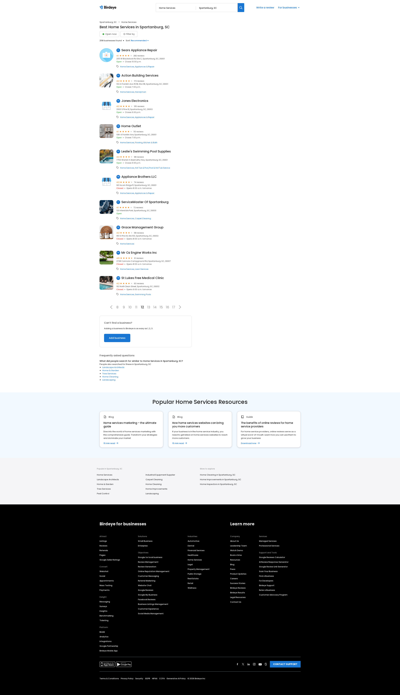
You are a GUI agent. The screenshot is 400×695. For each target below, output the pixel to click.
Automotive (193, 541)
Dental (191, 545)
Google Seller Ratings (110, 559)
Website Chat (145, 585)
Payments (105, 590)
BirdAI (102, 632)
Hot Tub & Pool (141, 168)
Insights (103, 611)
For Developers (266, 580)
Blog (232, 564)
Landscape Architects (113, 367)
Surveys (103, 606)
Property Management (199, 569)
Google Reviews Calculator (272, 557)
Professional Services (269, 545)
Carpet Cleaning (143, 218)
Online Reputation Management (153, 571)
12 (142, 307)
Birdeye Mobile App (109, 650)
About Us (234, 541)
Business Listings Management (153, 604)
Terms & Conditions (109, 678)
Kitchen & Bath (150, 142)
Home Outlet (131, 126)
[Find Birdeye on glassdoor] (266, 664)
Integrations (106, 641)
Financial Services (196, 550)
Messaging (105, 601)
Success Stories (237, 583)
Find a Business (266, 576)
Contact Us (235, 602)
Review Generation (147, 566)
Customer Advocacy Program (273, 594)
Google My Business (147, 594)
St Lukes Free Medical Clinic (142, 278)
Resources (235, 559)
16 (167, 307)
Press (232, 569)
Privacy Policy (127, 678)
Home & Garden (110, 370)
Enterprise (143, 545)
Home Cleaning (110, 376)
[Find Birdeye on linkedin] (248, 664)
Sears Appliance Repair (139, 50)
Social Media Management (151, 613)
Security (139, 678)
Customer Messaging (148, 576)
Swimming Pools (143, 294)
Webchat (104, 571)
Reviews (103, 545)
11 (136, 307)
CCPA (162, 678)
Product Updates (238, 574)
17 (173, 307)
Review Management (148, 562)
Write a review (265, 7)
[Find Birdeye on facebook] (237, 664)
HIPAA (154, 678)
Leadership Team (238, 545)
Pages (102, 555)
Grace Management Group (142, 227)
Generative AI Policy (176, 678)
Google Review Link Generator (273, 566)
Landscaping (108, 379)
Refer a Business (267, 590)
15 (161, 307)
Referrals (104, 550)
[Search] (241, 7)
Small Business (145, 541)
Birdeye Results (237, 592)
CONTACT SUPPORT (285, 664)
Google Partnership (109, 646)
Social (102, 576)
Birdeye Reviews (238, 588)
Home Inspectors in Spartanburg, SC (218, 484)
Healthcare (193, 555)
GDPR (147, 678)
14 (155, 307)
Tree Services (109, 373)
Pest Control (103, 493)
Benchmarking (106, 615)
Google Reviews (145, 590)
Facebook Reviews (146, 599)
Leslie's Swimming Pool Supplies (146, 151)
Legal (190, 564)
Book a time (236, 555)
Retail (190, 583)
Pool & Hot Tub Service (159, 168)
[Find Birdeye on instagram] (254, 664)
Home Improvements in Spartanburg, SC (220, 479)
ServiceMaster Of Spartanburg (145, 202)
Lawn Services (141, 269)
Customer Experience (148, 609)
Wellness (192, 588)
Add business (117, 338)
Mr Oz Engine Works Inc (139, 253)
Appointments (107, 580)
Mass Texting (106, 585)
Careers (234, 578)
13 (148, 307)
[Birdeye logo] (109, 7)
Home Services (127, 66)
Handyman (140, 92)
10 (130, 307)
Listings (103, 541)
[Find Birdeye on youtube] (260, 664)
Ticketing (104, 620)
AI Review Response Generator (273, 562)
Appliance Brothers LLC (139, 177)
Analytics (104, 636)
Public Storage (194, 574)
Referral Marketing (146, 580)
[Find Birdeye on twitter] (243, 664)
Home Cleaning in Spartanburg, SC (217, 474)
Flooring (139, 142)
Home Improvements (156, 488)
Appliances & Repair (144, 66)
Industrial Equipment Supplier (160, 474)
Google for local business (150, 557)
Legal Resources (238, 597)
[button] (111, 307)
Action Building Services (139, 75)
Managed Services (268, 541)
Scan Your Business (268, 571)
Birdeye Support (266, 585)
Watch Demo (236, 550)
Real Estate (193, 578)
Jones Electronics (134, 101)
